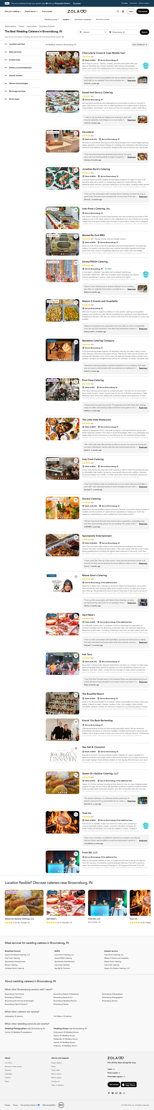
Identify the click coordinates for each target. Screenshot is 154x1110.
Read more (132, 80)
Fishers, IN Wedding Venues (64, 1036)
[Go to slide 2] (62, 72)
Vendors (66, 19)
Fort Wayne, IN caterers (63, 1016)
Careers (8, 1078)
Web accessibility (48, 1105)
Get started (114, 1084)
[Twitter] (116, 1093)
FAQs (53, 1066)
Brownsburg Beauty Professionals (66, 994)
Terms (15, 1105)
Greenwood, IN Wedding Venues (66, 1032)
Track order (55, 1070)
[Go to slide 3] (64, 72)
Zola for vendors (144, 3)
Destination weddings (82, 19)
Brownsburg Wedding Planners (65, 1001)
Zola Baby (124, 3)
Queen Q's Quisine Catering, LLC (17, 955)
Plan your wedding (12, 11)
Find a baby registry (115, 1076)
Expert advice (30, 11)
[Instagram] (120, 1093)
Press (7, 1081)
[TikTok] (124, 1093)
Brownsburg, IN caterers (47, 26)
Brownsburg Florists (61, 1004)
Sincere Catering (11, 965)
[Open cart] (123, 11)
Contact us (55, 1081)
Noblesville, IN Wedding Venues (66, 1039)
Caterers (21, 26)
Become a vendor (102, 19)
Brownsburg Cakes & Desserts (16, 1004)
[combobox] (124, 32)
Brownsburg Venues (109, 1001)
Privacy (7, 1105)
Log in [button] (131, 11)
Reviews (8, 1070)
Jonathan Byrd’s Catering (14, 968)
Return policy (56, 1078)
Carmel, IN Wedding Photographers (18, 1032)
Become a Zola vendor (13, 1066)
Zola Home (133, 3)
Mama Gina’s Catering (112, 961)
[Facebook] (109, 1093)
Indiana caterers (32, 26)
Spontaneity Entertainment (15, 961)
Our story (8, 1063)
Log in (110, 1069)
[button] (105, 32)
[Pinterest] (112, 1093)
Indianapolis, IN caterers (14, 1016)
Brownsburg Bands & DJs (63, 997)
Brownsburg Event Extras (14, 994)
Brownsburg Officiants (13, 997)
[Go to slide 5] (66, 111)
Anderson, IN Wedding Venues (65, 1046)
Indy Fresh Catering (12, 958)
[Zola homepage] (77, 11)
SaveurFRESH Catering (63, 958)
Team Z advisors (57, 1085)
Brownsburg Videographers (112, 994)
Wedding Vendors (10, 26)
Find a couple (47, 11)
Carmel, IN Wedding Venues (64, 1042)
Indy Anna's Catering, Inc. (64, 955)
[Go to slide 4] (64, 111)
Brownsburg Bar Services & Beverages (19, 1001)
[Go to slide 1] (60, 72)
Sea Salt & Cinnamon (62, 968)
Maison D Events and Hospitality (116, 958)
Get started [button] (142, 11)
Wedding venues (51, 19)
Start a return (56, 1074)
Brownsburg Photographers (112, 997)
